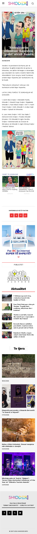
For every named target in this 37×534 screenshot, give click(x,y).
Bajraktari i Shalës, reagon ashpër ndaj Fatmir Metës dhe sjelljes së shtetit (24, 335)
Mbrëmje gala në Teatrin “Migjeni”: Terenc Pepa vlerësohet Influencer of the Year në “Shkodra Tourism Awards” (18, 480)
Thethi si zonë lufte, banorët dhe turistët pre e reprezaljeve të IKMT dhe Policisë (24, 317)
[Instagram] (9, 513)
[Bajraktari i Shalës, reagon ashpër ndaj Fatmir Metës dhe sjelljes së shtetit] (7, 334)
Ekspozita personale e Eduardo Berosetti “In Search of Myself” (18, 411)
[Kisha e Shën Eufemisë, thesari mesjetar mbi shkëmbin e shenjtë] (18, 430)
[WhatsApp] (25, 215)
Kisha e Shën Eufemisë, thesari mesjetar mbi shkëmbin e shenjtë (18, 445)
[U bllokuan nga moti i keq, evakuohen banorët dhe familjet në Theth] (7, 297)
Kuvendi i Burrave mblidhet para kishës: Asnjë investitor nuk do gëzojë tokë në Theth (23, 326)
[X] (16, 215)
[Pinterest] (21, 215)
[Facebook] (12, 215)
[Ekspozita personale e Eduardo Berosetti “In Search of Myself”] (18, 396)
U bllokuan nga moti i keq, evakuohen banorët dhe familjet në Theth (22, 298)
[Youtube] (20, 513)
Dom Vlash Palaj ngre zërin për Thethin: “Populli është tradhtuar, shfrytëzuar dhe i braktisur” (24, 307)
